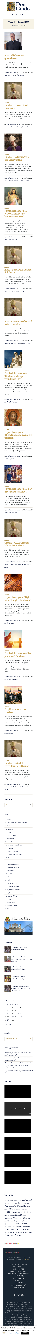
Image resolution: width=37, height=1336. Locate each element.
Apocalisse (16, 1200)
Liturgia (10, 829)
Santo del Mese (8, 1232)
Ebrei (5, 1209)
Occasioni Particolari (14, 886)
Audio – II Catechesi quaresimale (14, 57)
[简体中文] (7, 1243)
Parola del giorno (18, 1271)
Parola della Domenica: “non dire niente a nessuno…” (18, 490)
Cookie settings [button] (14, 1333)
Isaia (19, 1212)
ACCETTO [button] (25, 1333)
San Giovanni (21, 1224)
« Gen (6, 1025)
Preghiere (9, 893)
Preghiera (23, 1221)
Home (13, 25)
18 (20, 1014)
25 (21, 1017)
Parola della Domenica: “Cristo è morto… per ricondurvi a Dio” (15, 376)
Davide (11, 1206)
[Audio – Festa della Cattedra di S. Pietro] (13, 255)
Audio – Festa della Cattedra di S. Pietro (17, 271)
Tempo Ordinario (13, 851)
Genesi (13, 1209)
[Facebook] (20, 14)
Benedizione (13, 1203)
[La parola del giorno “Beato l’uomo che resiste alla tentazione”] (13, 417)
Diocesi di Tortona (23, 1206)
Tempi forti (11, 848)
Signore (15, 1232)
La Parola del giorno (12, 842)
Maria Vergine (20, 1215)
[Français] (12, 1243)
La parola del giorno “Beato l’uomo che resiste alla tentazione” (18, 435)
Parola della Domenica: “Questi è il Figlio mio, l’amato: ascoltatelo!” (15, 213)
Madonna (12, 1215)
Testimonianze (11, 902)
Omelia (26, 1218)
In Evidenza (10, 838)
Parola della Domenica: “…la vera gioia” (17, 1063)
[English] (10, 1243)
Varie (9, 832)
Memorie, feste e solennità (15, 845)
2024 (17, 25)
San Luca (19, 1226)
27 (8, 1020)
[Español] (18, 1243)
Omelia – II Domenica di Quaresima (16, 107)
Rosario (10, 874)
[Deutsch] (13, 1243)
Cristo (6, 1206)
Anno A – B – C (12, 858)
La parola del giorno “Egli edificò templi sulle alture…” (17, 599)
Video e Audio (20, 75)
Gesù (7, 1212)
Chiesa (20, 1203)
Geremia (18, 1209)
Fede (10, 1209)
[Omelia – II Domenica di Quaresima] (13, 90)
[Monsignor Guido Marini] (18, 6)
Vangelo (29, 1232)
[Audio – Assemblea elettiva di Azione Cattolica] (13, 307)
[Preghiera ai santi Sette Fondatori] (13, 695)
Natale (15, 1218)
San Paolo (19, 1229)
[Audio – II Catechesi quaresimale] (13, 41)
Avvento (6, 1203)
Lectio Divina (11, 861)
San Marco (26, 1226)
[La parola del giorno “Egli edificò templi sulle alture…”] (13, 582)
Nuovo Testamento (13, 867)
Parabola (6, 1221)
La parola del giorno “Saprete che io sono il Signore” (18, 1072)
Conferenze (10, 826)
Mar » (11, 1025)
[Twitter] (23, 14)
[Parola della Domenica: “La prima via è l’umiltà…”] (13, 639)
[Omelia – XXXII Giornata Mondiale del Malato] (13, 528)
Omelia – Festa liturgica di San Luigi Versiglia (16, 158)
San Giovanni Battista (10, 1226)
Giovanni (14, 1212)
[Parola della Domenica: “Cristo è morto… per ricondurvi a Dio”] (13, 359)
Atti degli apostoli (25, 1200)
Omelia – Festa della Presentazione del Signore (17, 765)
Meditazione (8, 1218)
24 (18, 1017)
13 (7, 1014)
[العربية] (5, 1243)
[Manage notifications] (4, 1332)
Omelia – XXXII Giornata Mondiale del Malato (16, 544)
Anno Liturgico (12, 883)
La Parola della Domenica (14, 854)
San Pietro (26, 1229)
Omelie (6, 181)
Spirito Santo (22, 1232)
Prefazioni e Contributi (13, 890)
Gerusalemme (24, 1209)
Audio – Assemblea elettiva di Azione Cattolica (18, 323)
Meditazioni (10, 870)
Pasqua (12, 1221)
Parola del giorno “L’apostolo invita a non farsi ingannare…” (17, 1054)
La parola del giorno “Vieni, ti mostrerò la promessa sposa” (17, 1059)
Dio (14, 1206)
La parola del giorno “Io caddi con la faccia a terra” (16, 1067)
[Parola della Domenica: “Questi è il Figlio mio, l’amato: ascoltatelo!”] (13, 196)
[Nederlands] (8, 1243)
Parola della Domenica (18, 1274)
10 (18, 1010)
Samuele (14, 1224)
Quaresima (7, 1224)
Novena (20, 1218)
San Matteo (9, 1229)
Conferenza (26, 1203)
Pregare (16, 1221)
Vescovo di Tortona (9, 75)
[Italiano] (15, 1243)
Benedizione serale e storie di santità (17, 822)
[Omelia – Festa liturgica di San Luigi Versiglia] (13, 142)
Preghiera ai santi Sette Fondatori (15, 711)
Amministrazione (11, 72)
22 (13, 1017)
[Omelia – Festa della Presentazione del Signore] (13, 748)
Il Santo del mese (12, 896)
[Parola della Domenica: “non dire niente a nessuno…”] (13, 474)
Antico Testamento (13, 864)
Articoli (9, 819)
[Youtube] (25, 14)
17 (18, 1014)
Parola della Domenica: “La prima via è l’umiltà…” (17, 655)
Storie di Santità (18, 1285)
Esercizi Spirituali (12, 835)
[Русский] (16, 1243)
